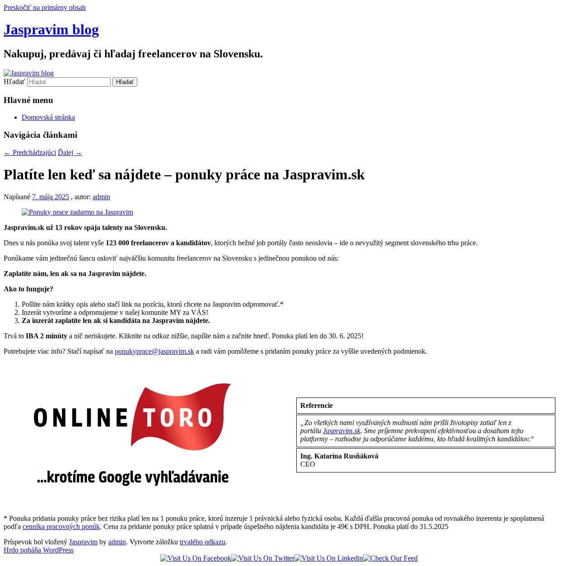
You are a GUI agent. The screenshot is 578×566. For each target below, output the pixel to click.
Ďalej (70, 152)
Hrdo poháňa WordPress (39, 550)
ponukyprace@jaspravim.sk (154, 351)
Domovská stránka (48, 117)
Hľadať (14, 81)
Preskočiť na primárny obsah (45, 7)
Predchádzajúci (30, 152)
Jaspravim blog (51, 29)
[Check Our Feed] (390, 558)
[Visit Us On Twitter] (262, 558)
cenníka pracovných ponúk (61, 526)
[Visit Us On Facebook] (195, 558)
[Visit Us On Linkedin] (328, 558)
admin (101, 197)
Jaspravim (83, 542)
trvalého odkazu (202, 542)
